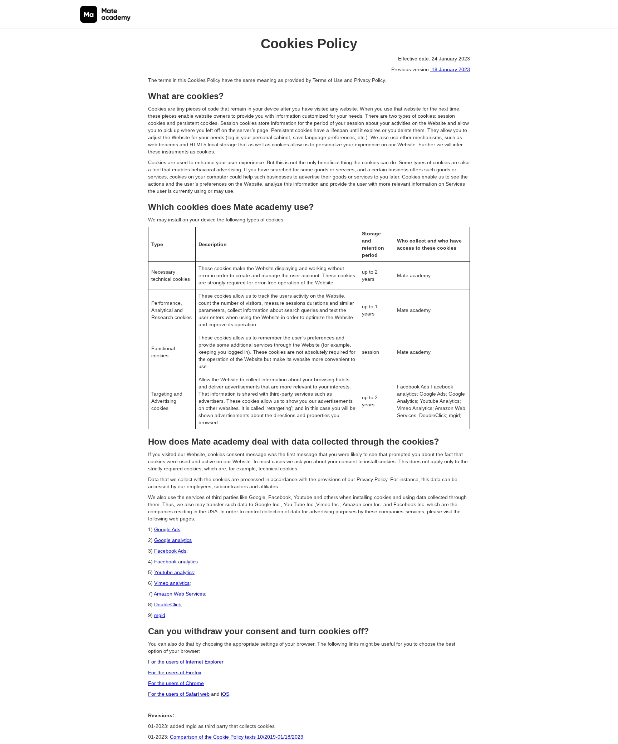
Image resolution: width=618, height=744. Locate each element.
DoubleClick (167, 604)
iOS (225, 694)
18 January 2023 (450, 69)
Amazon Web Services (179, 594)
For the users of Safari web (179, 694)
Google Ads (167, 529)
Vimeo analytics (172, 583)
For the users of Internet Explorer (186, 662)
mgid (159, 615)
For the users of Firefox (174, 672)
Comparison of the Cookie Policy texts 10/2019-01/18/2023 (236, 737)
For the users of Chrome (176, 683)
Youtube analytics (174, 572)
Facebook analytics (176, 561)
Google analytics (173, 540)
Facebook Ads (170, 551)
